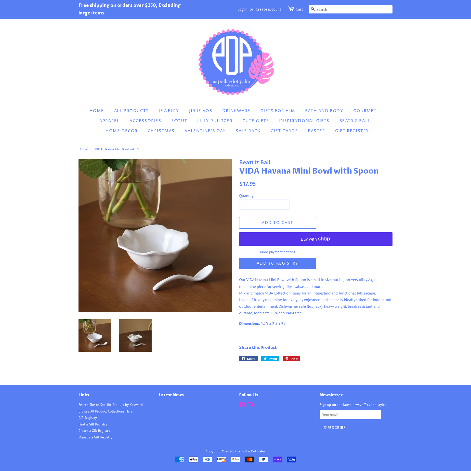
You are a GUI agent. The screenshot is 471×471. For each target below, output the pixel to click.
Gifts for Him (277, 111)
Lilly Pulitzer (214, 121)
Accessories (145, 121)
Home (97, 111)
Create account (268, 9)
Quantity (246, 195)
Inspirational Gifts (304, 121)
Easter (316, 131)
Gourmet (365, 111)
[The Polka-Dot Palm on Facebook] (242, 406)
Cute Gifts (255, 121)
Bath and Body (324, 111)
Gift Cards (284, 131)
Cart (299, 9)
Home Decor (121, 131)
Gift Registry (352, 131)
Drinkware (236, 111)
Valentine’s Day (205, 131)
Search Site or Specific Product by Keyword (110, 404)
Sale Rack (248, 131)
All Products (131, 111)
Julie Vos (200, 111)
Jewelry (169, 111)
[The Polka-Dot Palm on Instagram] (250, 406)
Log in (242, 9)
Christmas (161, 131)
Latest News (171, 395)
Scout (179, 121)
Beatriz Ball (355, 121)
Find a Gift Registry (92, 424)
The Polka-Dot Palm (250, 451)
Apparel (109, 121)
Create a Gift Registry (94, 430)
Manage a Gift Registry (95, 437)
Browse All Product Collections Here (105, 411)
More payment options (277, 252)
